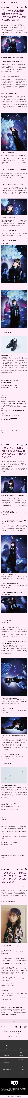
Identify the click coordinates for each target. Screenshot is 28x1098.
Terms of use (8, 1036)
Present (7, 1033)
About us (13, 1033)
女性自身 (21, 1055)
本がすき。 (7, 1066)
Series (12, 1031)
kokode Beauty (7, 1069)
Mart (21, 1048)
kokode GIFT (7, 1076)
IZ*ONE (17, 886)
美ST (7, 1052)
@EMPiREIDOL (14, 418)
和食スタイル (7, 1055)
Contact (20, 1033)
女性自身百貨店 (21, 1069)
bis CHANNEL (19, 1031)
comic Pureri (7, 1062)
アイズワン (23, 886)
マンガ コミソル (21, 1062)
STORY (21, 1045)
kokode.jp (21, 1066)
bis (21, 1052)
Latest (6, 1031)
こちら (16, 380)
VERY (7, 1045)
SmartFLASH (7, 1059)
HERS (7, 1048)
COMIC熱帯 (21, 1059)
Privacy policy (18, 1036)
